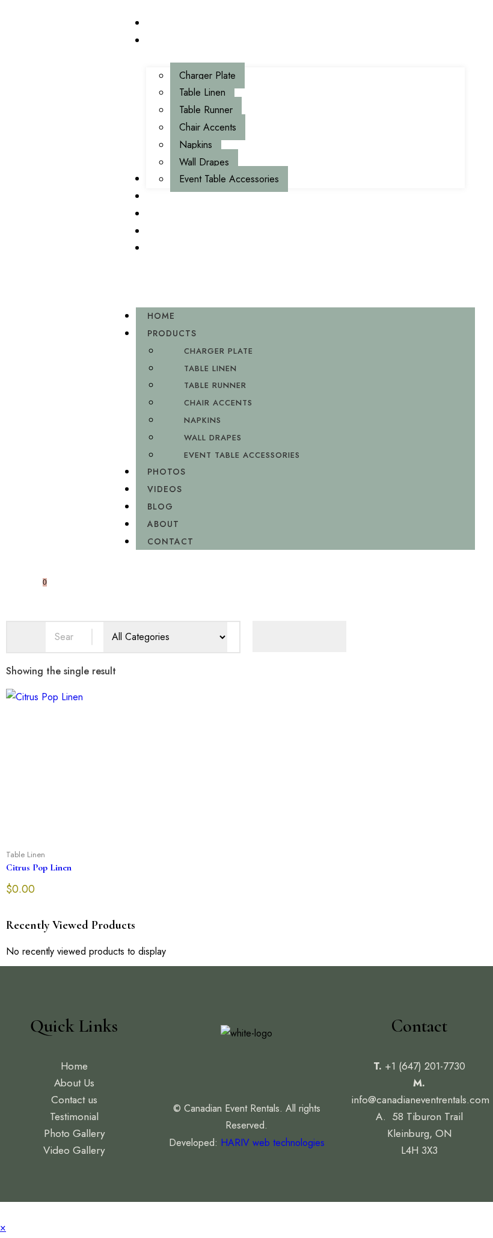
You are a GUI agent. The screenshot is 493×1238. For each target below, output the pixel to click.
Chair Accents (218, 402)
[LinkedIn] (274, 1067)
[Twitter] (246, 1067)
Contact (170, 541)
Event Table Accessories (242, 455)
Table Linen (210, 368)
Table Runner (215, 385)
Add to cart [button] (105, 845)
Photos (166, 472)
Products (172, 333)
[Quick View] (67, 846)
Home (161, 316)
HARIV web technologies (273, 1143)
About (163, 524)
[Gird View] (268, 636)
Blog (160, 506)
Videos (164, 489)
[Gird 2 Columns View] (299, 636)
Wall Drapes (213, 437)
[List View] (330, 636)
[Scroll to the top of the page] (3, 1210)
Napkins (202, 420)
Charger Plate (218, 351)
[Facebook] (219, 1067)
